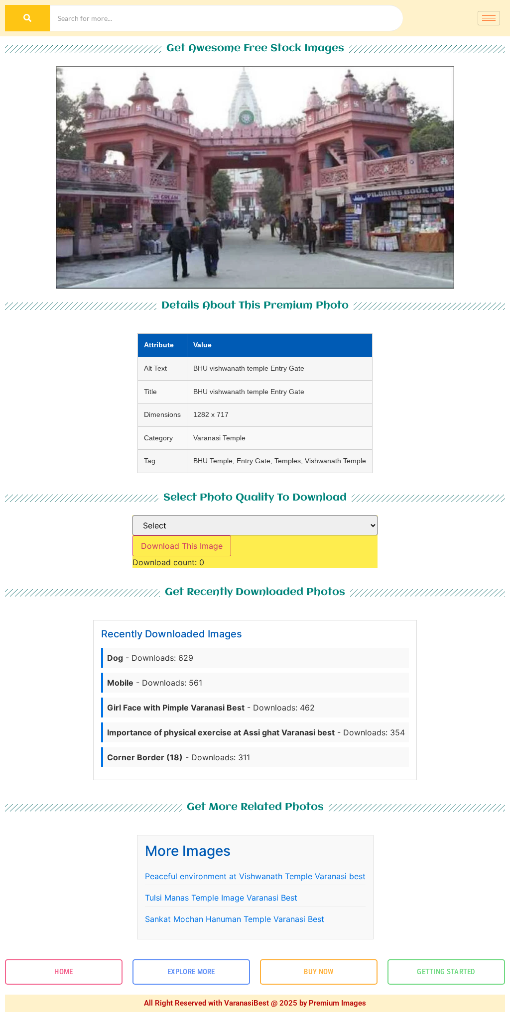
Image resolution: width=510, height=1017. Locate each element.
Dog (115, 658)
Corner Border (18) (145, 757)
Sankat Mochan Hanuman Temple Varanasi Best (234, 919)
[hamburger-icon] (489, 18)
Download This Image (182, 546)
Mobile (120, 683)
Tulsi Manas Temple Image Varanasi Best (221, 898)
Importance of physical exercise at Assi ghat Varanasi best (221, 732)
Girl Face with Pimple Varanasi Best (176, 707)
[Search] (27, 18)
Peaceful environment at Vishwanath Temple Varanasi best (255, 876)
